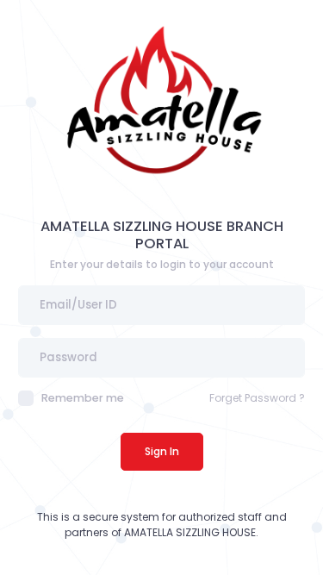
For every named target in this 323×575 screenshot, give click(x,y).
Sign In (162, 451)
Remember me (82, 398)
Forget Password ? (257, 398)
